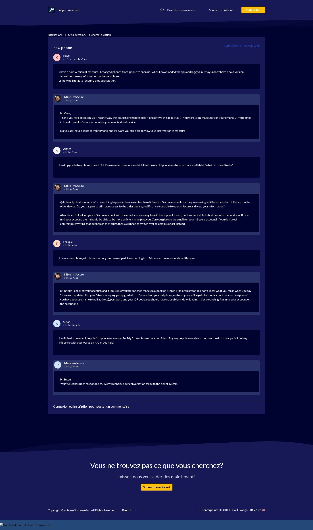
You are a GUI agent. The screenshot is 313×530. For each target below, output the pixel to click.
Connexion (60, 406)
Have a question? (75, 34)
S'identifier (253, 10)
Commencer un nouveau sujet (242, 45)
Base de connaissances (181, 10)
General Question (100, 34)
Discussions (55, 34)
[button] (161, 10)
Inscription (81, 406)
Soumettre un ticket (221, 10)
